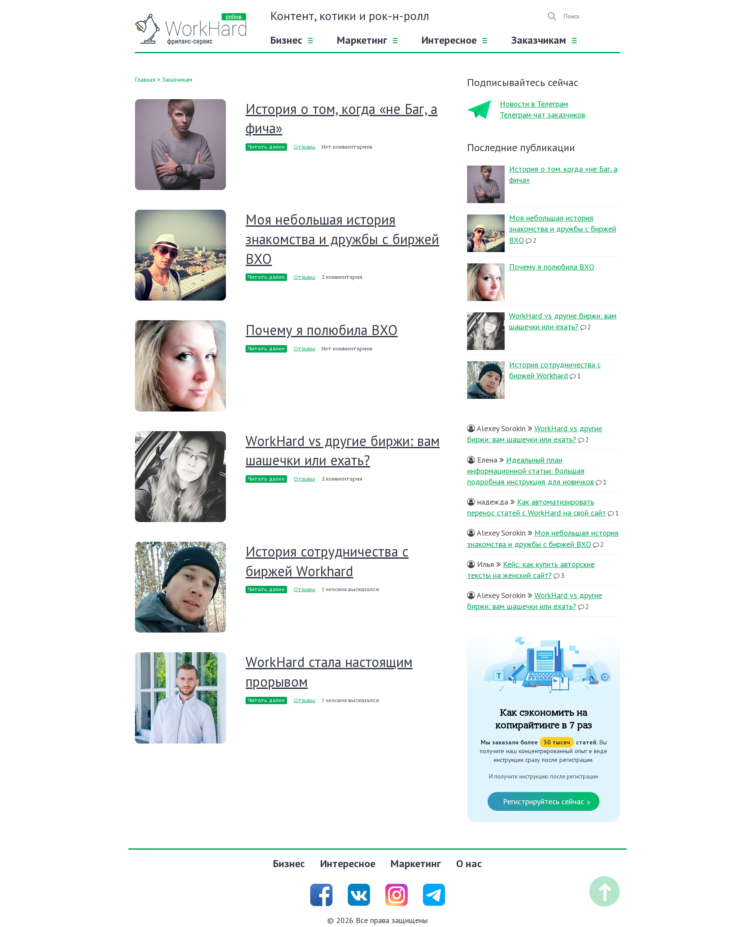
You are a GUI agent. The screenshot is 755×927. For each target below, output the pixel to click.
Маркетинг (362, 40)
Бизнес (286, 40)
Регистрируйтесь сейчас (547, 801)
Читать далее (266, 147)
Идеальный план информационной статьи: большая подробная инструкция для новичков (530, 471)
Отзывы (304, 147)
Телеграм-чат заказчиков (542, 115)
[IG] (396, 894)
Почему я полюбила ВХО (322, 330)
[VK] (359, 894)
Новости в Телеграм (534, 104)
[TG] (434, 894)
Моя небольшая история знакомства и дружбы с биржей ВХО (342, 239)
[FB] (321, 894)
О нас (469, 863)
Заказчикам (538, 40)
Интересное (449, 40)
